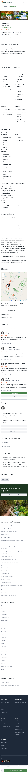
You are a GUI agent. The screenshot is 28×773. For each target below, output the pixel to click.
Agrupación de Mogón (6, 666)
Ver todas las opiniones (14, 393)
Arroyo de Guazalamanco (7, 576)
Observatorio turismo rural (6, 708)
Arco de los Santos (5, 537)
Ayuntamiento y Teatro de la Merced (10, 562)
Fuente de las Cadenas (6, 556)
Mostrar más (4, 56)
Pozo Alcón (3, 646)
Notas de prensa (5, 705)
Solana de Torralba (5, 652)
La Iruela (3, 611)
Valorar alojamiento (14, 396)
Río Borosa (3, 592)
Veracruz (3, 663)
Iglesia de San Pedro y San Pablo (9, 531)
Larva (2, 649)
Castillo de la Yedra (5, 549)
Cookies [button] (17, 726)
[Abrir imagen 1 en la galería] (7, 15)
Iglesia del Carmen (5, 565)
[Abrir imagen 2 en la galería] (17, 13)
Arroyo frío (3, 589)
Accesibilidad (18, 729)
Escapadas (4, 721)
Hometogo (4, 742)
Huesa (2, 626)
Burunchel (3, 629)
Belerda (3, 623)
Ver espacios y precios (16, 770)
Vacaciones (4, 724)
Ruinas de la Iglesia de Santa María (9, 559)
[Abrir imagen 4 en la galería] (17, 17)
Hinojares (3, 640)
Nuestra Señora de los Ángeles (8, 595)
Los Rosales (4, 614)
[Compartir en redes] (23, 2)
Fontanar (3, 660)
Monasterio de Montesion (7, 528)
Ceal (2, 634)
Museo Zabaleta (5, 534)
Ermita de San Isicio (5, 543)
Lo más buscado (5, 726)
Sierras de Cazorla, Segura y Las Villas (10, 685)
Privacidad (17, 724)
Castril (2, 669)
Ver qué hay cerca (6, 27)
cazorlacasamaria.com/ (6, 59)
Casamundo (4, 748)
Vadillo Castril (4, 620)
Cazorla (3, 608)
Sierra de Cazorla (5, 682)
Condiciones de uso (20, 721)
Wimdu (3, 745)
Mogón (2, 672)
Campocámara (4, 654)
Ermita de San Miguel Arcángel (8, 546)
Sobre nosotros (5, 702)
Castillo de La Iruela (5, 573)
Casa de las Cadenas (6, 568)
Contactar (4, 712)
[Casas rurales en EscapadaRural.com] (6, 2)
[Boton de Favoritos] (24, 14)
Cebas (2, 643)
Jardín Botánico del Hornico (7, 579)
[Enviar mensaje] (2, 770)
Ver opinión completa (6, 343)
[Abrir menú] (26, 2)
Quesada (3, 605)
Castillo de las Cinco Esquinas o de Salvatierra (12, 540)
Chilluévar (3, 637)
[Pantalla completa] (14, 286)
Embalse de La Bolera (6, 582)
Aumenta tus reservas (20, 702)
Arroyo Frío (3, 631)
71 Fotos (24, 17)
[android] (14, 761)
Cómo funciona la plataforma (19, 733)
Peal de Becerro (5, 617)
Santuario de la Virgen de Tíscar (8, 570)
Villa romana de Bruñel (6, 525)
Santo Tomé (4, 657)
